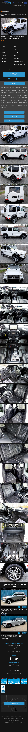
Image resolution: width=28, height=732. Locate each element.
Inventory (6, 14)
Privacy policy (14, 720)
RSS (17, 718)
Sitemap (21, 718)
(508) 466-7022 (15, 651)
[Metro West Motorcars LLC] (6, 2)
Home (1, 14)
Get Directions (14, 703)
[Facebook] (10, 658)
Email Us (14, 655)
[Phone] (16, 2)
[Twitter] (16, 659)
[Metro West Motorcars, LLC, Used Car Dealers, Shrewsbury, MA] (3, 689)
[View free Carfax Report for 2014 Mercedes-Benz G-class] (14, 69)
